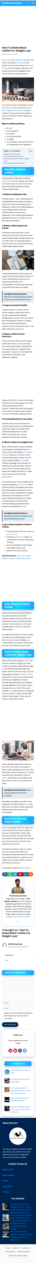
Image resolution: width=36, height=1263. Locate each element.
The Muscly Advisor (12, 3)
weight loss (19, 60)
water (4, 778)
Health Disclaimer (24, 1252)
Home (8, 1248)
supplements (7, 477)
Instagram (27, 868)
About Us (16, 1248)
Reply (7, 960)
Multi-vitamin (8, 1175)
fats (10, 691)
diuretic (18, 537)
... (18, 921)
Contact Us (25, 1248)
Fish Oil (5, 1181)
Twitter (27, 917)
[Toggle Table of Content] (29, 151)
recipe (26, 661)
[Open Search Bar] (27, 3)
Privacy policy (11, 1252)
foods (22, 460)
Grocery (5, 1192)
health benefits (18, 110)
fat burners (23, 484)
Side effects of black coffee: (13, 156)
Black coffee (7, 60)
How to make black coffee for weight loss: (16, 160)
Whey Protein (7, 1170)
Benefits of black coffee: (12, 154)
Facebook (19, 917)
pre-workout (12, 534)
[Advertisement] (18, 26)
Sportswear (7, 1186)
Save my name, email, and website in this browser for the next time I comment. (18, 1016)
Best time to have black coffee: (15, 163)
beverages (19, 63)
